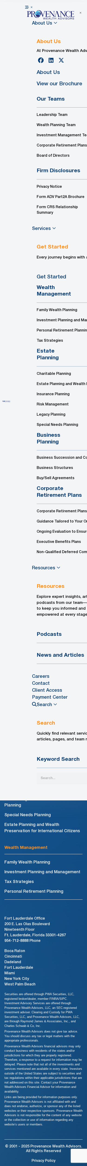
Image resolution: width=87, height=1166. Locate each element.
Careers (40, 677)
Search (44, 705)
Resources (43, 568)
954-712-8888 (16, 941)
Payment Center (50, 697)
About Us (42, 23)
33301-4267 (55, 935)
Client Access (47, 690)
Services (41, 229)
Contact (41, 684)
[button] (55, 7)
